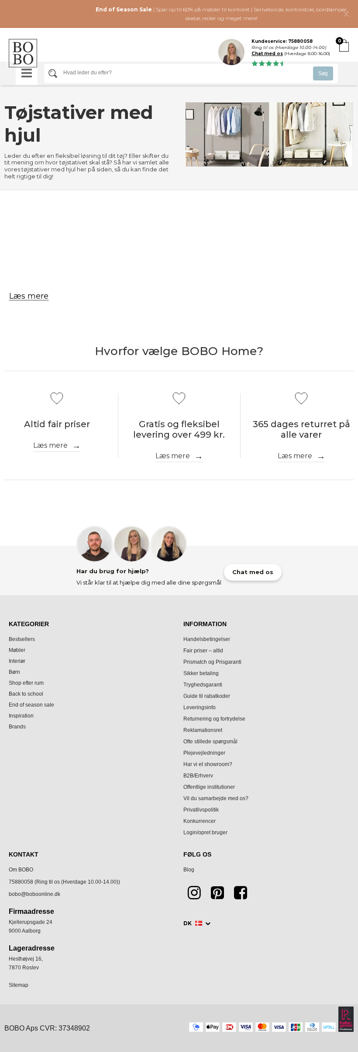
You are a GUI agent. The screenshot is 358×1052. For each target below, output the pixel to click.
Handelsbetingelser (206, 639)
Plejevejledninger (204, 753)
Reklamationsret (202, 730)
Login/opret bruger (205, 832)
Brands (17, 727)
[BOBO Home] (23, 53)
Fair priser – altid (203, 651)
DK (188, 923)
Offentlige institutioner (209, 787)
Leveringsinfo (199, 707)
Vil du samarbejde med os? (215, 798)
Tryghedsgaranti (202, 685)
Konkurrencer (199, 821)
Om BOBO (21, 870)
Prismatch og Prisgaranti (212, 662)
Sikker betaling (201, 673)
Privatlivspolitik (201, 810)
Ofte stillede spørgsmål (210, 741)
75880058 (21, 882)
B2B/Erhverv (198, 776)
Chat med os (267, 53)
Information (205, 623)
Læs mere (28, 296)
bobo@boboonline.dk (34, 894)
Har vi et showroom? (207, 764)
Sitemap (18, 985)
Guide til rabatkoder (206, 696)
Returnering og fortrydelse (214, 719)
